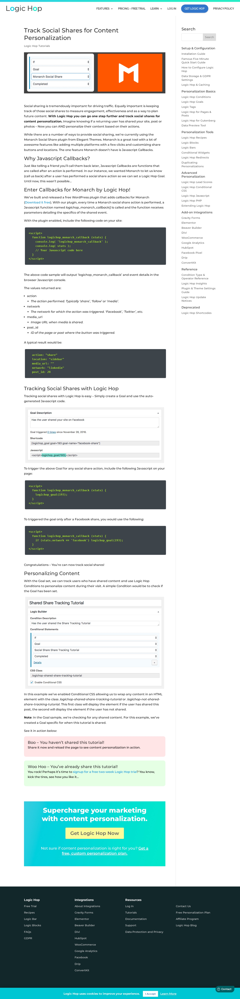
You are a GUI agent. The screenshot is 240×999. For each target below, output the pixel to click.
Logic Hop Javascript (195, 195)
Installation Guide (193, 54)
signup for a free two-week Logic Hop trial (105, 772)
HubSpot (188, 247)
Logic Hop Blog (186, 925)
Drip (185, 257)
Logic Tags (189, 107)
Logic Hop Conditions (196, 97)
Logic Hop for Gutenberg (198, 120)
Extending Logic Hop (196, 205)
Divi (184, 232)
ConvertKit (189, 262)
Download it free (37, 202)
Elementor (189, 222)
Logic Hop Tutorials (37, 46)
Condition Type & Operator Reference (195, 276)
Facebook (81, 957)
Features (103, 8)
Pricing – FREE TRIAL (132, 8)
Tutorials (131, 912)
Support (130, 925)
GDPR (28, 938)
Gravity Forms (191, 218)
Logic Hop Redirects (195, 157)
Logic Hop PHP (192, 200)
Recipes (29, 912)
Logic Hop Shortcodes (197, 313)
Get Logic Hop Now (94, 833)
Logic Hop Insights (194, 283)
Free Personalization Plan (193, 912)
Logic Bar (30, 919)
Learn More (168, 993)
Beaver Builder (192, 228)
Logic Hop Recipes (194, 137)
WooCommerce (192, 237)
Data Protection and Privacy (144, 932)
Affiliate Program (187, 919)
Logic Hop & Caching (196, 84)
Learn (154, 8)
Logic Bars (189, 147)
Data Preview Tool (194, 125)
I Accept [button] (150, 993)
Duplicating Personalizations (193, 164)
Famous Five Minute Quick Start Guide (195, 60)
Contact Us (183, 906)
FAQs (27, 932)
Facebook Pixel (192, 252)
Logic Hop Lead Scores (197, 182)
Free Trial (30, 906)
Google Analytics (193, 242)
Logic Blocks (190, 142)
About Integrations (87, 906)
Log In (171, 8)
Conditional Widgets (196, 152)
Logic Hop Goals (192, 102)
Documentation (136, 919)
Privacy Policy (223, 8)
